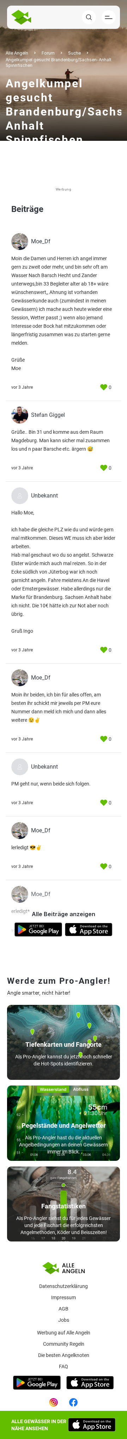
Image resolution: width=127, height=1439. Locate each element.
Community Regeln (63, 1344)
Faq (63, 1366)
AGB (63, 1309)
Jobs (63, 1320)
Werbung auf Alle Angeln (63, 1332)
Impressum (63, 1297)
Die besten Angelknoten (63, 1355)
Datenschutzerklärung (63, 1286)
